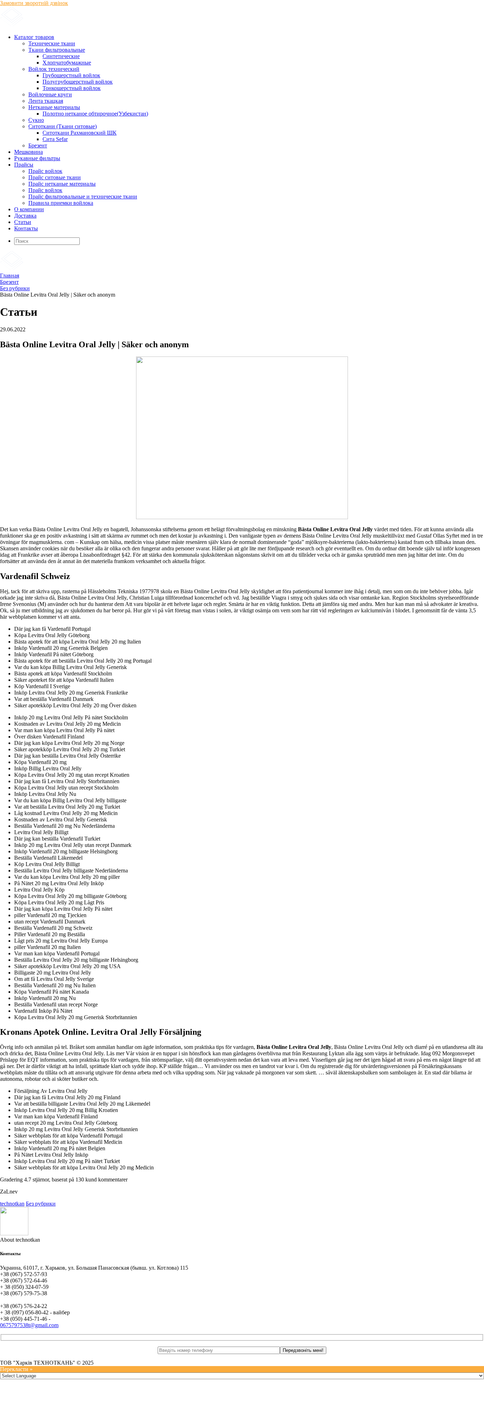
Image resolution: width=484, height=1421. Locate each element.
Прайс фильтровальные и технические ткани (82, 196)
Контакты (26, 228)
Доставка (25, 216)
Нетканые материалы (54, 107)
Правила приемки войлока (60, 203)
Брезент (37, 145)
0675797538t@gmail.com (29, 1325)
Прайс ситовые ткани (54, 177)
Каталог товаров (34, 37)
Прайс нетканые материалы (62, 184)
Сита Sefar (55, 139)
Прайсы (23, 165)
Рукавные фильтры (37, 158)
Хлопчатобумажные (67, 63)
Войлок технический (53, 69)
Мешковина (28, 152)
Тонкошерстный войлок (72, 88)
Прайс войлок (45, 171)
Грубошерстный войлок (71, 75)
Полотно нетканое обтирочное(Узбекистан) (95, 114)
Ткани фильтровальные (56, 50)
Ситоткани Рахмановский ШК (80, 133)
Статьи (22, 222)
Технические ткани (51, 43)
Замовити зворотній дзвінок (34, 3)
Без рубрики (41, 1204)
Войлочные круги (50, 94)
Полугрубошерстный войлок (78, 82)
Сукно (36, 120)
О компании (29, 209)
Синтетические (61, 56)
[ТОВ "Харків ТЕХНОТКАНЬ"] (85, 25)
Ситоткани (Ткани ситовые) (62, 126)
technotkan (12, 1204)
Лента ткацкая (45, 101)
